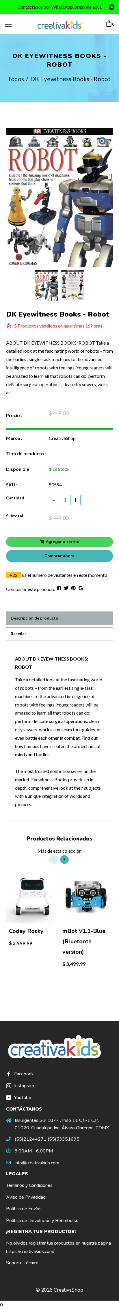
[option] (59, 197)
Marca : (14, 438)
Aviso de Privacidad (26, 1197)
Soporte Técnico (22, 1263)
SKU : (11, 484)
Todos (16, 78)
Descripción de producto (34, 618)
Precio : (14, 415)
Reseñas (19, 633)
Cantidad (15, 497)
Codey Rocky (26, 931)
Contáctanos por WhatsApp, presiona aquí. (59, 7)
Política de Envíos (24, 1209)
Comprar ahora (59, 556)
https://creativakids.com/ (30, 1251)
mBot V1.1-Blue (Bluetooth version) (83, 941)
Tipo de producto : (26, 453)
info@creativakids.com (37, 1163)
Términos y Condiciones (29, 1185)
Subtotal (14, 515)
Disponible (17, 469)
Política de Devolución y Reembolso (42, 1220)
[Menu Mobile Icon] (8, 24)
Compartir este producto (30, 589)
